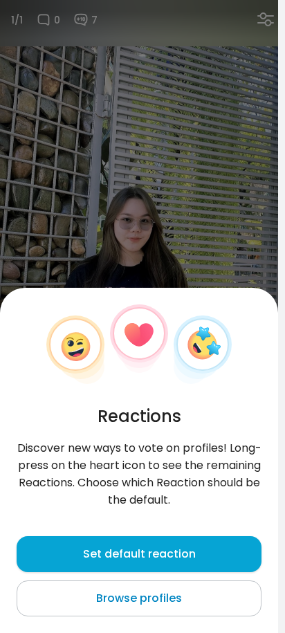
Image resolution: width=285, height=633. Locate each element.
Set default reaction (139, 554)
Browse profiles (139, 598)
